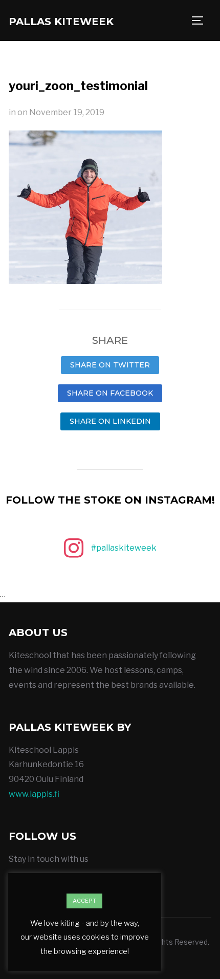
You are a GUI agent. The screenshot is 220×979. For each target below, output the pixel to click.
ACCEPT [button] (84, 900)
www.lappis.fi (34, 794)
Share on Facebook (110, 393)
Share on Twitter (110, 364)
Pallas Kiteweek (61, 21)
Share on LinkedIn (110, 421)
